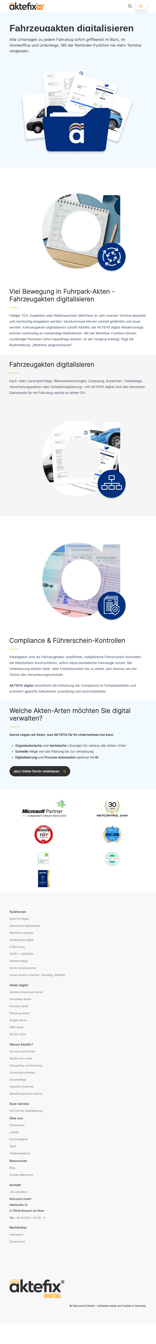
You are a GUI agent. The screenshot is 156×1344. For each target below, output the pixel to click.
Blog (12, 1167)
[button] (140, 6)
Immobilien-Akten (20, 999)
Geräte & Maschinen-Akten (26, 992)
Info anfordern (18, 1191)
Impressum (16, 1234)
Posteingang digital (21, 939)
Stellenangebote (20, 1153)
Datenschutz (17, 1241)
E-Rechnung (17, 946)
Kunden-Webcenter (21, 1174)
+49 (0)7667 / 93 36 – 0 (30, 1217)
